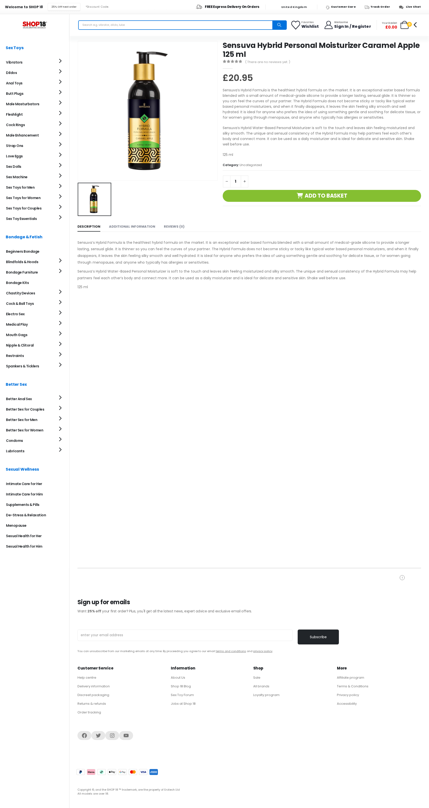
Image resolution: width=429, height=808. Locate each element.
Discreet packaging (93, 695)
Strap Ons (14, 145)
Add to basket (326, 196)
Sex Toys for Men (20, 187)
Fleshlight (14, 114)
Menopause (16, 525)
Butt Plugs (14, 93)
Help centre (86, 677)
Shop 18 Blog (181, 686)
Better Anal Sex (19, 398)
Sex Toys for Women (23, 197)
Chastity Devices (20, 293)
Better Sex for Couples (25, 409)
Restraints (15, 355)
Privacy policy (348, 695)
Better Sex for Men (21, 419)
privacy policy (262, 651)
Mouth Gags (16, 334)
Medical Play (17, 324)
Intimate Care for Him (24, 494)
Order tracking (89, 712)
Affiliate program (350, 677)
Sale (256, 677)
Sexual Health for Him (24, 546)
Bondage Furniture (22, 272)
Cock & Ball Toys (20, 303)
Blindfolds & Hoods (22, 261)
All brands (261, 686)
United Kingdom (294, 7)
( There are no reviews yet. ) (267, 62)
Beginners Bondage (22, 251)
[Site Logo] (34, 25)
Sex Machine (17, 177)
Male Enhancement (22, 135)
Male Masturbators (22, 104)
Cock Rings (15, 124)
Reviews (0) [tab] (174, 226)
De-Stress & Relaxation (26, 515)
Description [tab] (88, 226)
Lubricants (15, 451)
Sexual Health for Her (24, 535)
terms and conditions (231, 651)
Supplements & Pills (22, 504)
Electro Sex (15, 314)
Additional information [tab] (132, 226)
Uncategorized (251, 165)
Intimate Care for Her (24, 483)
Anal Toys (14, 83)
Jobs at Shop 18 (183, 703)
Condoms (14, 440)
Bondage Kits (17, 282)
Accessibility (347, 703)
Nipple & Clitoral (20, 345)
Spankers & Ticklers (22, 366)
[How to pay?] (117, 772)
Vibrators (14, 62)
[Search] (279, 25)
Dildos (11, 72)
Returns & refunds (91, 703)
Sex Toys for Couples (23, 208)
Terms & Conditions (352, 686)
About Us (178, 677)
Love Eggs (14, 156)
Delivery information (93, 686)
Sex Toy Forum (182, 695)
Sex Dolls (13, 166)
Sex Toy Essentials (21, 218)
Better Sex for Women (24, 430)
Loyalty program (266, 695)
